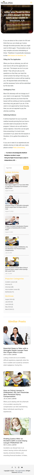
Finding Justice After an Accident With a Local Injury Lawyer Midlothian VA (15, 441)
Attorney (7, 284)
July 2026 (8, 302)
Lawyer (27, 24)
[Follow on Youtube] (22, 467)
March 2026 (8, 309)
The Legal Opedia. (20, 470)
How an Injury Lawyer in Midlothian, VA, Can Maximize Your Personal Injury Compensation (16, 248)
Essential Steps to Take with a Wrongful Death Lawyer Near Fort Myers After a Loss (17, 207)
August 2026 (9, 299)
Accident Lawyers (10, 282)
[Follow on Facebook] (12, 467)
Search (26, 168)
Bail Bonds (8, 292)
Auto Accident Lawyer (11, 289)
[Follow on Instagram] (18, 467)
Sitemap (20, 472)
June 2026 (8, 304)
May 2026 (8, 307)
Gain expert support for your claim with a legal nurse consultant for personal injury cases (17, 186)
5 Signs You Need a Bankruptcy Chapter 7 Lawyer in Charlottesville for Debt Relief (16, 227)
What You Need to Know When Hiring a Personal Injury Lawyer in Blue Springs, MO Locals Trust (16, 269)
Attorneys (8, 287)
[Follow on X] (15, 467)
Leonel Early (10, 24)
